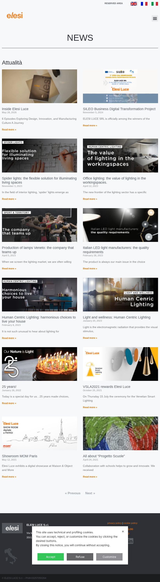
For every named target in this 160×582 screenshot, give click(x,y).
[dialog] (80, 545)
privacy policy (114, 523)
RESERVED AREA (114, 3)
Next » (90, 493)
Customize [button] (109, 556)
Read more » (9, 129)
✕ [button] (123, 531)
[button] (155, 18)
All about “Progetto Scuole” (104, 456)
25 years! (9, 387)
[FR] (144, 4)
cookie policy (130, 523)
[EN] (134, 4)
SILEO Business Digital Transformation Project (119, 109)
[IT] (154, 4)
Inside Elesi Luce (15, 109)
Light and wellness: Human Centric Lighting (116, 317)
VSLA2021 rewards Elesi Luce (106, 387)
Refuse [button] (80, 556)
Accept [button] (50, 556)
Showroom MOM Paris (19, 456)
